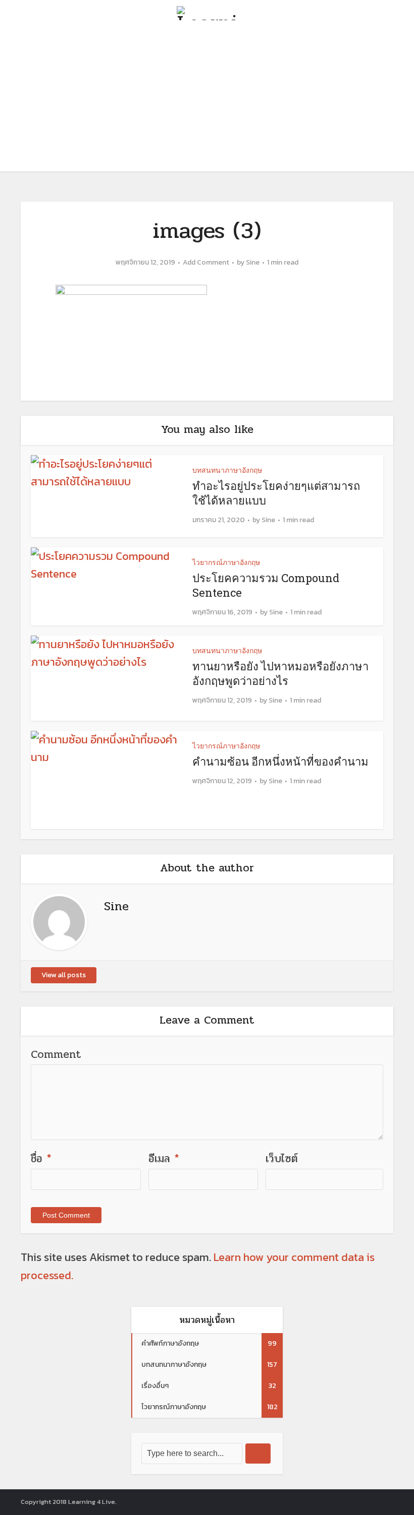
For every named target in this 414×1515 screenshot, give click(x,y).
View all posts (63, 975)
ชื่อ (41, 1158)
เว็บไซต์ (282, 1158)
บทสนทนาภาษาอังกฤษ (227, 470)
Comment (56, 1054)
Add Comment (206, 262)
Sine (253, 262)
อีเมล (163, 1158)
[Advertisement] (207, 100)
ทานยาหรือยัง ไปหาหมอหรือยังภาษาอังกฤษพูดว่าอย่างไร (280, 673)
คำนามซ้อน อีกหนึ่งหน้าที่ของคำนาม (280, 761)
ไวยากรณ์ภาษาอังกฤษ (226, 562)
